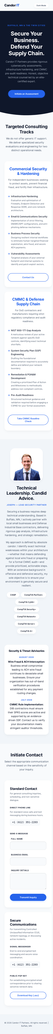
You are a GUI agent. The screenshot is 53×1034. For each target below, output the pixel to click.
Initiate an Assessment (26, 93)
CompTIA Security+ (26, 609)
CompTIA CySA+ (27, 602)
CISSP (13, 595)
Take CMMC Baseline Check (28, 420)
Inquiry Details (20, 870)
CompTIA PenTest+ (33, 595)
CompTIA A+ (27, 631)
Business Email (19, 854)
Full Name (17, 839)
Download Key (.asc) (28, 995)
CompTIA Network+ (26, 616)
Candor (11, 5)
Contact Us (28, 277)
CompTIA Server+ (26, 624)
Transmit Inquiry (28, 897)
